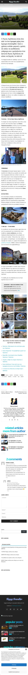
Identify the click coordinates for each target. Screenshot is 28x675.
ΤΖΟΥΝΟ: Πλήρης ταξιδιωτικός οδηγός (9, 551)
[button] (26, 649)
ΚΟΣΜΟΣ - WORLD (3, 443)
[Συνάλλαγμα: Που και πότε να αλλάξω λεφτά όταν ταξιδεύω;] (4, 639)
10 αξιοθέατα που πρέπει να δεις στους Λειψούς (11, 557)
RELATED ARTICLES (14, 427)
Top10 (10, 634)
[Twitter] (5, 34)
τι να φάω (14, 376)
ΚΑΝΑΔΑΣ (3, 450)
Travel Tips (11, 640)
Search (2, 529)
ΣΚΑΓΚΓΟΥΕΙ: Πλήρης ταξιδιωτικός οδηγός (10, 554)
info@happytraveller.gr (16, 605)
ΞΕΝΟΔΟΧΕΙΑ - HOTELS (8, 4)
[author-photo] (14, 404)
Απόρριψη (14, 668)
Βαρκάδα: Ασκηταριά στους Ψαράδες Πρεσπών (21, 392)
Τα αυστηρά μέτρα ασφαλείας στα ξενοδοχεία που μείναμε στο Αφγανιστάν (17, 436)
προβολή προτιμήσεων (14, 672)
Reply (7, 477)
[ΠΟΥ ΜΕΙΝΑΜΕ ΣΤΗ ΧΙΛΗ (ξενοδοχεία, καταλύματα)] (4, 442)
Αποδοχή (14, 664)
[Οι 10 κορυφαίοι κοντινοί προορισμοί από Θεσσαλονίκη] (4, 633)
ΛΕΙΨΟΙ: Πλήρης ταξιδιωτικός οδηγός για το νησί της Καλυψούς (12, 561)
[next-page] (4, 453)
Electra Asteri (14, 406)
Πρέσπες (9, 376)
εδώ (19, 290)
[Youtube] (21, 609)
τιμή (18, 376)
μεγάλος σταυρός (6, 242)
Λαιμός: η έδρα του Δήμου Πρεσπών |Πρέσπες (7, 392)
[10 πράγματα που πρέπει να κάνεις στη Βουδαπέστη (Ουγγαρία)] (4, 627)
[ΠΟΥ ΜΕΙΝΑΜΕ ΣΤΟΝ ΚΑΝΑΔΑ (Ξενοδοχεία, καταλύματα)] (4, 448)
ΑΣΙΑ (2, 437)
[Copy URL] (14, 34)
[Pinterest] (8, 34)
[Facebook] (2, 34)
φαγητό (22, 376)
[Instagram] (13, 420)
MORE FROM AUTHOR (14, 431)
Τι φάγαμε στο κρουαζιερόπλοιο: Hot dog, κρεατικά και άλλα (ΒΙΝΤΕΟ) (14, 548)
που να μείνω (4, 376)
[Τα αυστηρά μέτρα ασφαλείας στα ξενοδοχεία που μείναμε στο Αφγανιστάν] (4, 436)
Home (2, 4)
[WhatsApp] (11, 34)
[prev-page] (2, 453)
